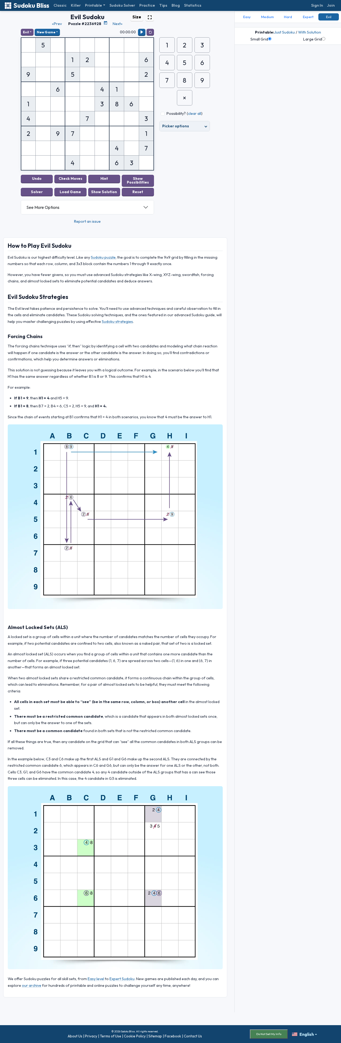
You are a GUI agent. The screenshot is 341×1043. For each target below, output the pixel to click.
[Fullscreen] (149, 17)
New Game (46, 32)
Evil (26, 32)
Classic (60, 5)
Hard (288, 17)
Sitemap (155, 1036)
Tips (163, 5)
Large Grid (312, 39)
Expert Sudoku (122, 978)
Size (136, 16)
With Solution (309, 32)
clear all (194, 113)
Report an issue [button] (87, 221)
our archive (31, 985)
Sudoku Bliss (31, 5)
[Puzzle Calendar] (105, 23)
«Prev (57, 23)
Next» (118, 23)
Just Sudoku (284, 32)
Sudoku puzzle (103, 257)
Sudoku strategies (117, 321)
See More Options (42, 207)
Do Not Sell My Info (268, 1034)
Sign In (317, 5)
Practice (147, 5)
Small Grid (259, 39)
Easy (247, 17)
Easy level (96, 978)
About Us (75, 1036)
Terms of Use (110, 1036)
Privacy (91, 1036)
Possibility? (176, 113)
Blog (176, 5)
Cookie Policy (135, 1036)
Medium (267, 17)
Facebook (173, 1036)
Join (331, 5)
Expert (308, 17)
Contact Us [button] (193, 1036)
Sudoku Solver (122, 5)
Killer (76, 5)
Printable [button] (93, 5)
